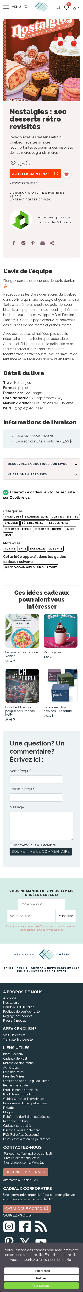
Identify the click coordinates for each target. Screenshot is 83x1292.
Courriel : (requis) (22, 789)
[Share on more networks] (52, 243)
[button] (76, 7)
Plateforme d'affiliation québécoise (26, 1116)
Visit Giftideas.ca (14, 1035)
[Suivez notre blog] (41, 1226)
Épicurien (11, 522)
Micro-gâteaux (54, 652)
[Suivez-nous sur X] (25, 1242)
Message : (17, 807)
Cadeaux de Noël (15, 1058)
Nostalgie (37, 548)
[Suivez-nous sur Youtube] (41, 1242)
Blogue (8, 1112)
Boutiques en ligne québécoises (25, 1103)
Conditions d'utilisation (18, 1007)
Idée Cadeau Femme (18, 529)
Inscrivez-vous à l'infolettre (21, 1130)
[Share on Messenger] (23, 243)
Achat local (11, 1067)
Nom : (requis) (20, 771)
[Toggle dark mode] (26, 6)
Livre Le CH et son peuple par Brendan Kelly (20, 710)
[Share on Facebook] (14, 243)
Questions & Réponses (27, 474)
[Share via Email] (42, 243)
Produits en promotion (18, 1094)
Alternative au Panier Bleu (20, 1180)
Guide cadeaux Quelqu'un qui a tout (31, 567)
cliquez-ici (33, 1158)
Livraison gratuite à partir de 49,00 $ (37, 194)
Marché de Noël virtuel (18, 1063)
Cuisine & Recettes (65, 516)
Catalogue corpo (24, 1209)
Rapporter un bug (15, 1121)
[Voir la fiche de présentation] (22, 631)
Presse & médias (14, 1020)
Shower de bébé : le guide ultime (26, 1081)
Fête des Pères (58, 522)
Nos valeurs (11, 1002)
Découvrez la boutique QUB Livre (37, 463)
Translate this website (18, 1039)
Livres (70, 529)
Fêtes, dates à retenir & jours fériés (26, 1139)
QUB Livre (55, 548)
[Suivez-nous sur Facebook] (25, 1226)
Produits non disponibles (20, 1090)
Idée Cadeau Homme (48, 529)
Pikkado (8, 1107)
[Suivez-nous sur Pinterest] (9, 1242)
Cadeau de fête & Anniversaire (26, 516)
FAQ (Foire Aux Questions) (21, 1134)
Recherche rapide (15, 1085)
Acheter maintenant (33, 173)
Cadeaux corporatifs (17, 1125)
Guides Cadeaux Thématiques (23, 1099)
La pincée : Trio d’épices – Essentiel (58, 709)
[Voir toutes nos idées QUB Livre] (21, 220)
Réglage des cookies (17, 1016)
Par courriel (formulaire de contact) (28, 1153)
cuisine (10, 548)
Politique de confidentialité (21, 1011)
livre (22, 548)
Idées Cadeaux (13, 1054)
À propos (9, 998)
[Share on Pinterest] (33, 243)
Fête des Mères (32, 522)
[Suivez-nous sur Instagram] (9, 1226)
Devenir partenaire (25, 1172)
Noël (8, 535)
